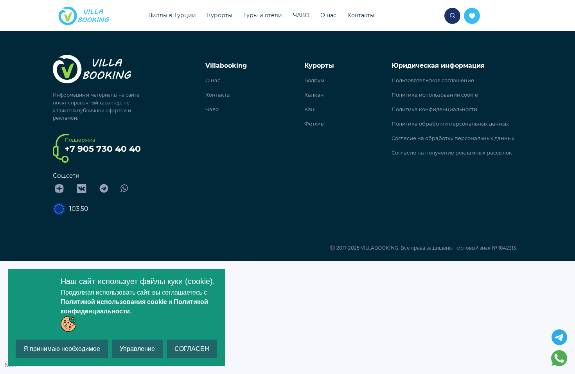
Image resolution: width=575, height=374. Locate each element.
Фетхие (314, 123)
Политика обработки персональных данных (450, 123)
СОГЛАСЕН (191, 348)
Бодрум (314, 80)
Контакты (360, 15)
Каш (310, 109)
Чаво (212, 109)
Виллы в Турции (172, 15)
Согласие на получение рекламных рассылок (452, 152)
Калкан (314, 95)
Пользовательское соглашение (433, 80)
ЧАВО (301, 15)
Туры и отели (262, 15)
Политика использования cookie (435, 95)
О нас (328, 15)
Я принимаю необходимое (61, 348)
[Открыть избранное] (452, 16)
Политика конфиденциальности (434, 109)
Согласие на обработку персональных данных (453, 138)
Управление (137, 348)
